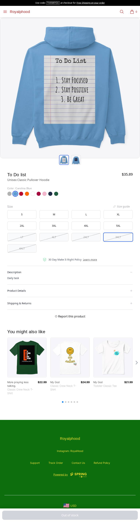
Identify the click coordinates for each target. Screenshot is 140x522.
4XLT (22, 248)
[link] (26, 357)
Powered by (60, 474)
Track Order (55, 462)
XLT (54, 237)
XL (118, 214)
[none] (121, 206)
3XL (54, 225)
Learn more (90, 259)
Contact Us (78, 462)
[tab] (64, 159)
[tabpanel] (70, 88)
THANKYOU (53, 2)
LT (22, 237)
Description (14, 272)
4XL (86, 225)
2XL (22, 225)
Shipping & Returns (19, 303)
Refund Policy (102, 462)
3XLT (118, 237)
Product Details (16, 290)
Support (35, 462)
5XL (118, 225)
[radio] (21, 214)
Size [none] (10, 207)
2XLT (86, 237)
